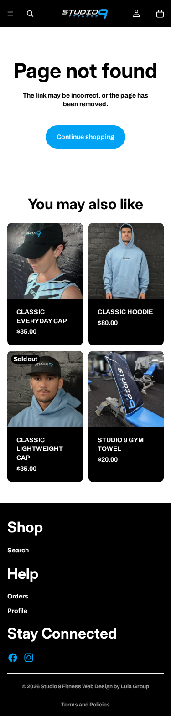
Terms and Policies (85, 704)
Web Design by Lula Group (115, 686)
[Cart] (160, 14)
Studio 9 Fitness (61, 686)
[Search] (30, 14)
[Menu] (10, 13)
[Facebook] (12, 657)
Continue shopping (85, 137)
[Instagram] (28, 657)
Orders (17, 596)
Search (18, 550)
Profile (17, 611)
